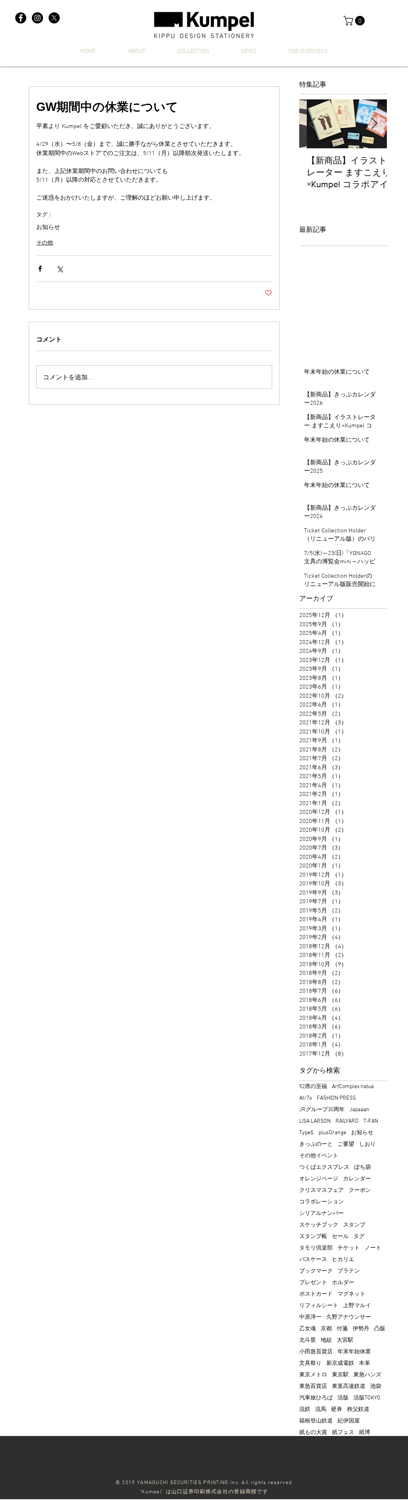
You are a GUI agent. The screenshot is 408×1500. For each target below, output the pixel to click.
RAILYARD (347, 1121)
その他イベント (318, 1156)
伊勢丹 (361, 1328)
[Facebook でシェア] (40, 268)
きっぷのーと (316, 1144)
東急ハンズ (367, 1375)
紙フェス (343, 1432)
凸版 (379, 1328)
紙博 (364, 1432)
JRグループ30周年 (322, 1109)
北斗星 (307, 1340)
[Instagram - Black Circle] (37, 17)
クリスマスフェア (321, 1190)
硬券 (336, 1409)
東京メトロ (313, 1375)
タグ (359, 1236)
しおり (367, 1144)
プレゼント (313, 1282)
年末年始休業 (354, 1352)
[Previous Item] (312, 124)
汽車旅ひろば (316, 1398)
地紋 (326, 1340)
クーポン (360, 1190)
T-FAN (370, 1121)
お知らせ (48, 227)
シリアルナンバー (321, 1213)
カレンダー (357, 1179)
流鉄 (304, 1409)
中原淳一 (310, 1317)
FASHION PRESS (336, 1098)
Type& (306, 1132)
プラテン (348, 1271)
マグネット (351, 1294)
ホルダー (343, 1282)
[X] (54, 17)
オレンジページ (318, 1179)
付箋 (342, 1328)
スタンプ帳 (313, 1236)
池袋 (375, 1386)
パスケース (313, 1259)
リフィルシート (318, 1305)
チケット (348, 1248)
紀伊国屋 (348, 1421)
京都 (326, 1328)
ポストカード (316, 1294)
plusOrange (332, 1132)
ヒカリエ (343, 1259)
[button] (355, 20)
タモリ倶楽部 (316, 1248)
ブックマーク (316, 1271)
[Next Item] (374, 124)
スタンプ (354, 1225)
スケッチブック (318, 1225)
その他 (44, 243)
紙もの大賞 (313, 1432)
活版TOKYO (367, 1398)
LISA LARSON (315, 1121)
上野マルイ (357, 1305)
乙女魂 (307, 1328)
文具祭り (310, 1363)
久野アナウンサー (348, 1317)
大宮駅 (345, 1340)
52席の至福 (313, 1086)
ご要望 (345, 1144)
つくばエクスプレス (324, 1167)
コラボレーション (321, 1202)
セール (340, 1236)
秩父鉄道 (358, 1409)
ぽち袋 (362, 1167)
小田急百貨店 (316, 1352)
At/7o (305, 1098)
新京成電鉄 (340, 1363)
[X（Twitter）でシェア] (59, 268)
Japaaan (359, 1109)
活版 (343, 1398)
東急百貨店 (313, 1386)
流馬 (320, 1409)
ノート (373, 1248)
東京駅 (340, 1375)
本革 (364, 1363)
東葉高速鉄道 (348, 1386)
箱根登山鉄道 (316, 1421)
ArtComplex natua (353, 1086)
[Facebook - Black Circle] (20, 17)
